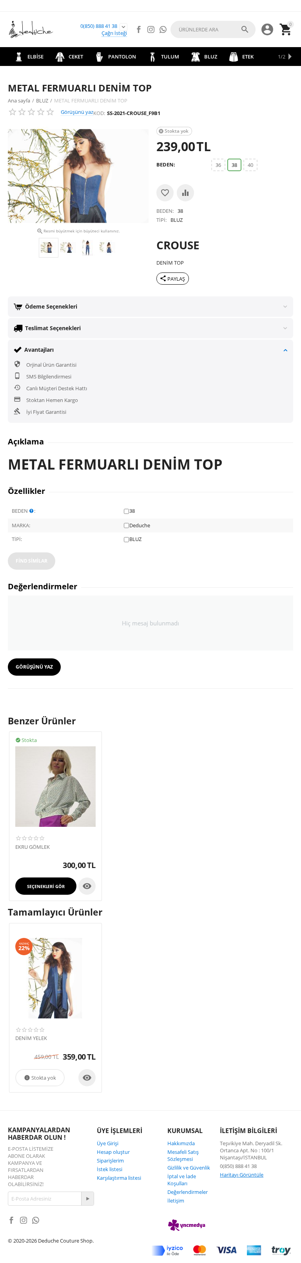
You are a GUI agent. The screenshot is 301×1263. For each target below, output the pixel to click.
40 (250, 164)
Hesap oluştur (113, 1151)
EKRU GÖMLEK (32, 847)
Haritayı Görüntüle (241, 1174)
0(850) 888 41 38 (98, 25)
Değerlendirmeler (187, 1191)
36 (218, 164)
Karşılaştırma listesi (119, 1177)
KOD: (99, 113)
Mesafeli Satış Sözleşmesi (183, 1155)
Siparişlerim (110, 1160)
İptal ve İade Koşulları (181, 1180)
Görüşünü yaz (77, 111)
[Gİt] (87, 1198)
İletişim (175, 1200)
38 (234, 164)
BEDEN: (165, 164)
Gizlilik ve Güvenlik (188, 1167)
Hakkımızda (181, 1143)
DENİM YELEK (31, 1038)
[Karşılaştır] (185, 192)
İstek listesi (109, 1169)
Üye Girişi (107, 1143)
